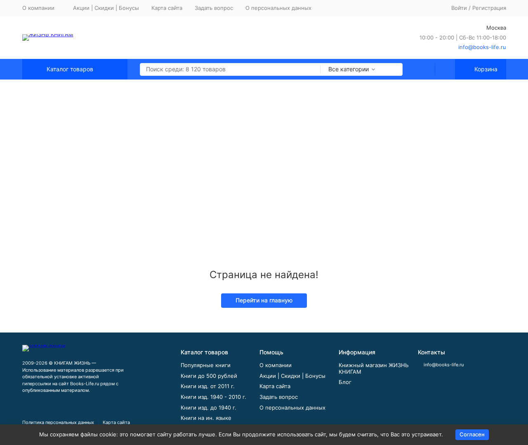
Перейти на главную (264, 300)
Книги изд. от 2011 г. (208, 386)
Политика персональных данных (58, 422)
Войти (459, 8)
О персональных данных (278, 8)
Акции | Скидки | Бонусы (106, 8)
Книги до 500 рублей (209, 375)
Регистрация (489, 8)
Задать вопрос (214, 8)
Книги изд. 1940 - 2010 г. (213, 396)
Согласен (472, 434)
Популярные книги (206, 365)
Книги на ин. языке (206, 418)
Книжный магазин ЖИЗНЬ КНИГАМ (374, 368)
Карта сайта (166, 8)
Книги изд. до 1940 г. (208, 407)
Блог (345, 382)
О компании (275, 365)
